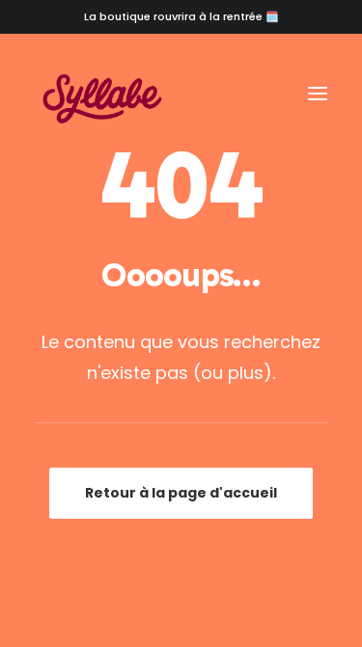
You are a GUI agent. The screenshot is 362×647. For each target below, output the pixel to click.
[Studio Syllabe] (102, 93)
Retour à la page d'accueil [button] (181, 492)
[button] (317, 93)
